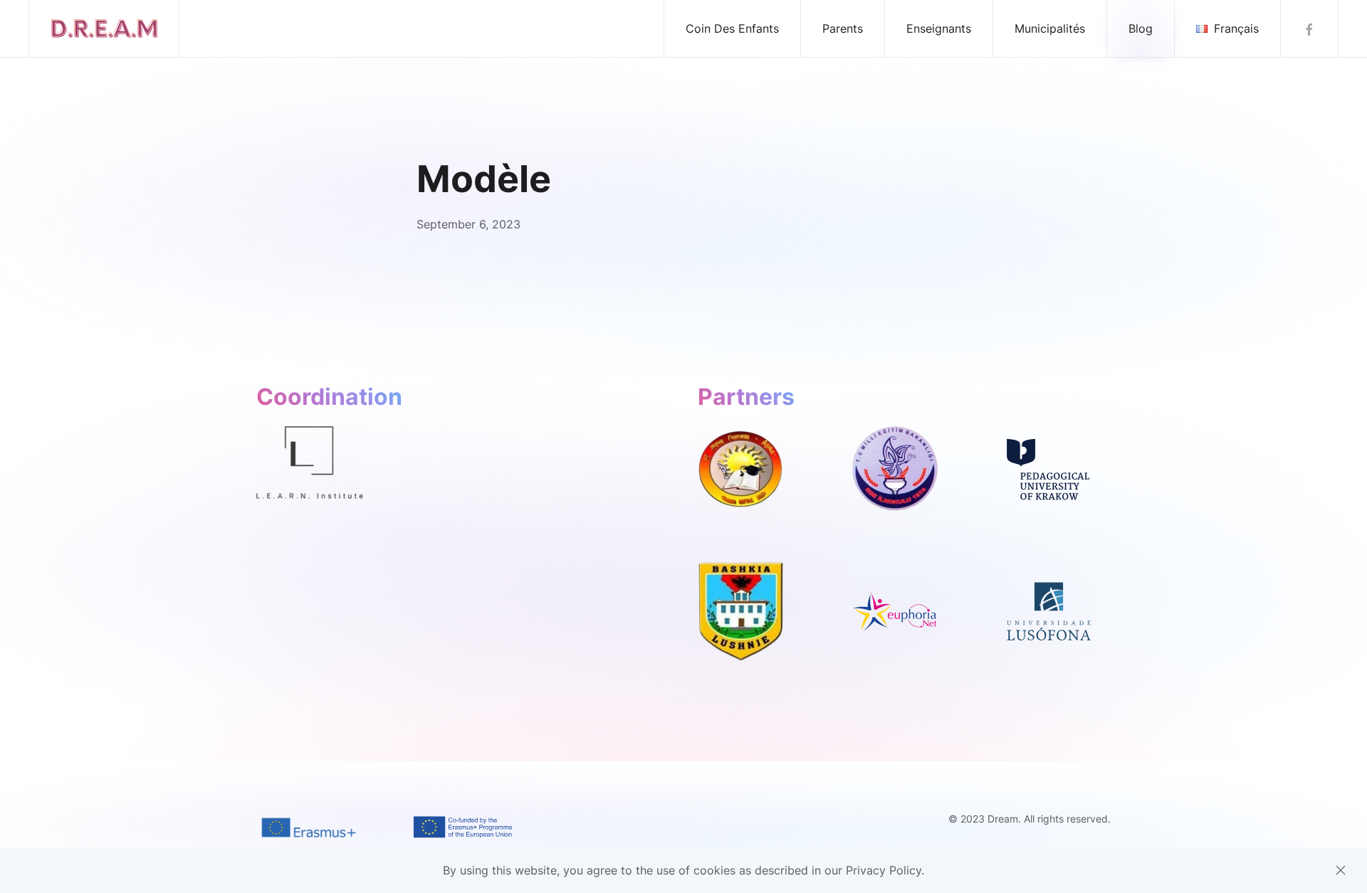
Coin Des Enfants (732, 28)
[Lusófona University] (1048, 610)
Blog (1140, 28)
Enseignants (938, 28)
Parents (842, 28)
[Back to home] (104, 28)
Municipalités (1050, 28)
